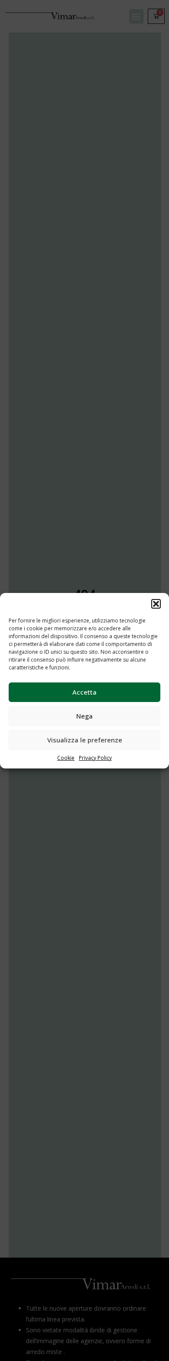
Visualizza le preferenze (84, 739)
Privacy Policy (95, 758)
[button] (156, 603)
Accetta (84, 692)
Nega (84, 716)
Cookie (66, 758)
